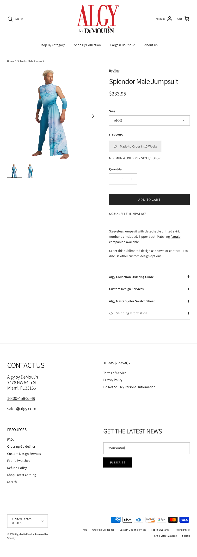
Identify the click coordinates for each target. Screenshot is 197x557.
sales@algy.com (21, 408)
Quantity (115, 169)
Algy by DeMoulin (24, 534)
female (175, 236)
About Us (151, 45)
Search (12, 482)
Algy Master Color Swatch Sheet (132, 301)
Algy (116, 70)
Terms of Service (114, 373)
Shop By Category (52, 45)
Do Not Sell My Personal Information (129, 387)
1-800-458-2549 (21, 398)
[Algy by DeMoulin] (98, 19)
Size (112, 111)
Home (10, 61)
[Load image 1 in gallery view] (52, 113)
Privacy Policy (112, 380)
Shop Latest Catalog (21, 475)
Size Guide (116, 134)
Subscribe (117, 462)
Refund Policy (17, 468)
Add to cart (149, 199)
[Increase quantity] (132, 179)
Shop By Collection (87, 45)
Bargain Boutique (122, 45)
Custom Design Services (126, 289)
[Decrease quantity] (113, 179)
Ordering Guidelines (21, 446)
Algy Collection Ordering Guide (131, 277)
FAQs (10, 439)
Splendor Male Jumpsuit (30, 61)
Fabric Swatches (18, 460)
